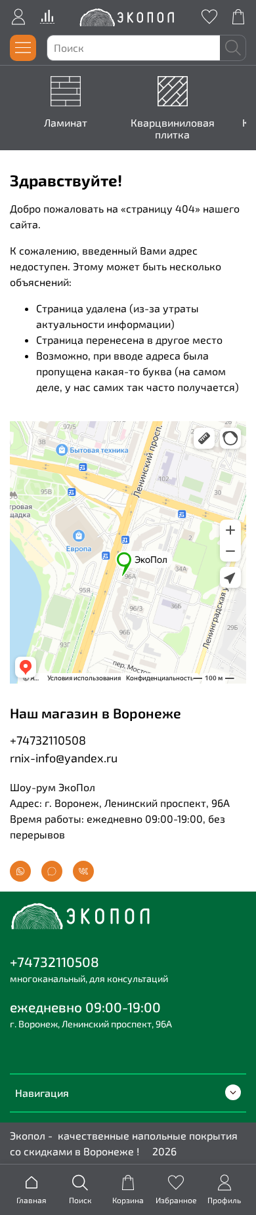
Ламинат (65, 122)
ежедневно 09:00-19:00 (85, 1007)
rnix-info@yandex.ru (63, 758)
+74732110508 (48, 740)
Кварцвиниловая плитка (173, 128)
